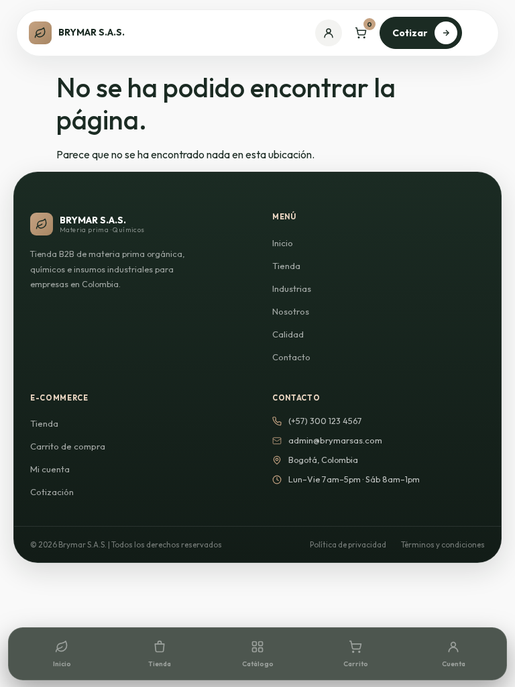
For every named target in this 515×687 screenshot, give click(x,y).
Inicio (282, 242)
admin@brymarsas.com (335, 440)
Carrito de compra (67, 446)
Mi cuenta (50, 469)
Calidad (288, 334)
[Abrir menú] (478, 32)
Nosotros (290, 311)
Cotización (52, 491)
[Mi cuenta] (328, 32)
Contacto (291, 357)
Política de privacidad (348, 544)
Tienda (286, 265)
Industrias (291, 288)
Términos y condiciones (443, 544)
